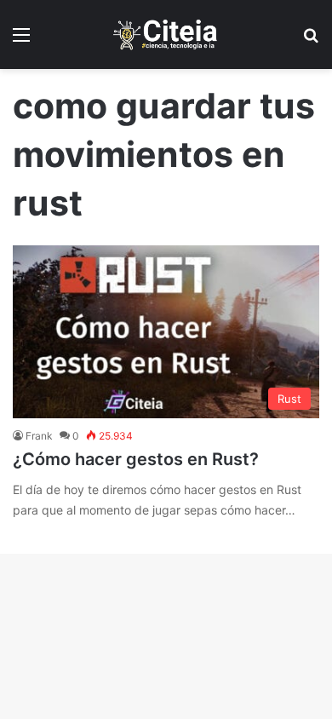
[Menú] (21, 40)
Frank (39, 435)
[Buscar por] (310, 40)
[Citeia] (166, 34)
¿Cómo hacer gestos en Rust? (136, 459)
